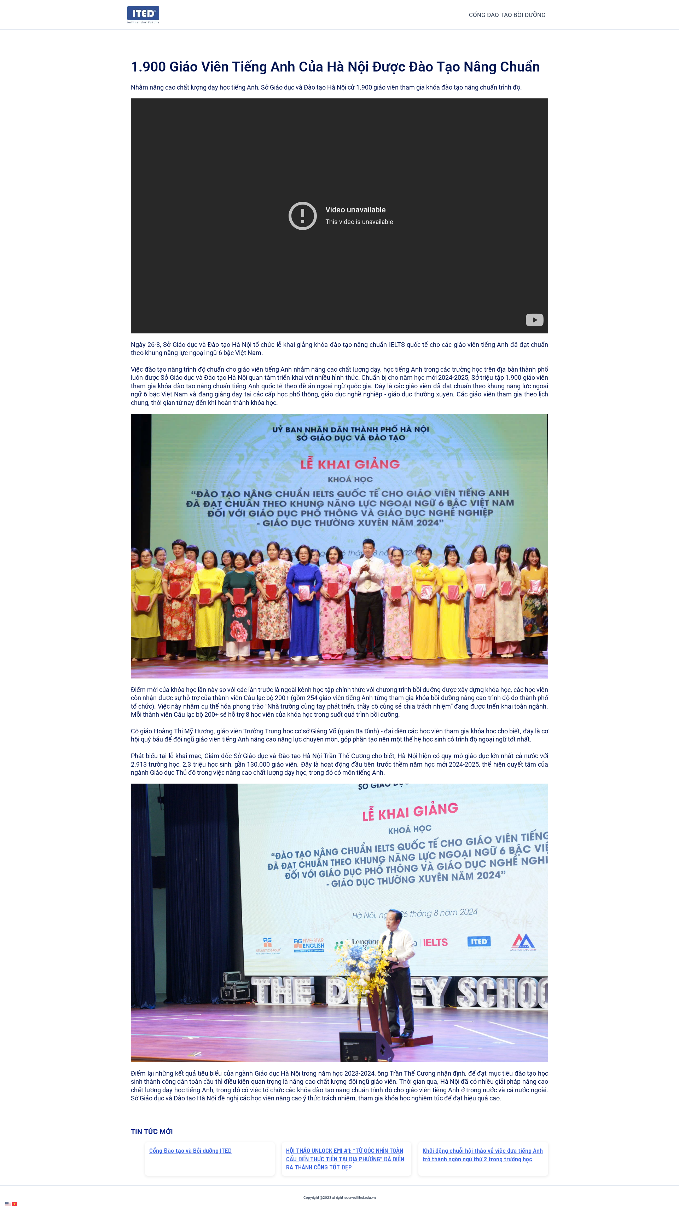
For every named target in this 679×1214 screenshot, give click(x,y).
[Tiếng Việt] (15, 1203)
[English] (8, 1203)
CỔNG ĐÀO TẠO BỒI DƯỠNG (507, 14)
